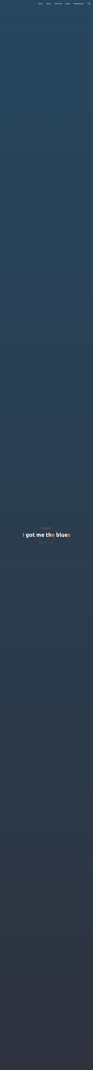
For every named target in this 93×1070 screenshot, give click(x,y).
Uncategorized (46, 528)
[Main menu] (88, 4)
